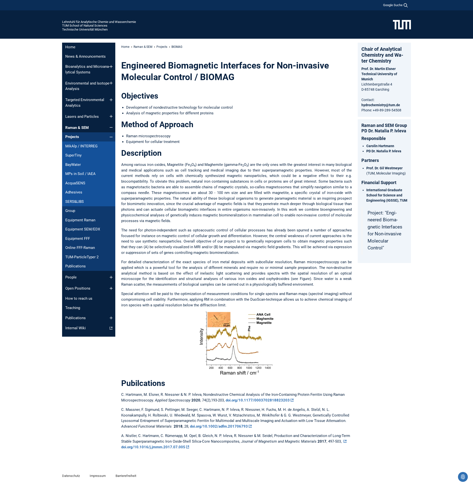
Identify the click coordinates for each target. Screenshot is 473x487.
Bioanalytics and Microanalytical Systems (87, 69)
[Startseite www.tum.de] (402, 24)
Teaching (72, 308)
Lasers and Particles (82, 116)
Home (70, 47)
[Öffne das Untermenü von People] (111, 277)
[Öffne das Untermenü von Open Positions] (111, 288)
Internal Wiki (75, 328)
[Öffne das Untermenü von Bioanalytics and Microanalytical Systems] (111, 67)
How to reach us (78, 298)
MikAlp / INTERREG (81, 146)
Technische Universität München (85, 29)
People (71, 277)
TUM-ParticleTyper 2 (82, 257)
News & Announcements (85, 56)
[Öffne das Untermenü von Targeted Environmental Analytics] (111, 100)
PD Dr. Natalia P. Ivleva (383, 151)
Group (70, 211)
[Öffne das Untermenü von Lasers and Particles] (111, 116)
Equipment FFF (77, 238)
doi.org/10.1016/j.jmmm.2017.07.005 (153, 447)
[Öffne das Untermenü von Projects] (111, 137)
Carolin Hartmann (380, 146)
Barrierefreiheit (126, 476)
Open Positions (77, 288)
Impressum (98, 476)
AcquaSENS (75, 183)
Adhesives (73, 192)
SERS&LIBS (74, 201)
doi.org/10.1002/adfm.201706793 (219, 426)
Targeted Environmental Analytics (84, 103)
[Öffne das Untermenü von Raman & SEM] (111, 127)
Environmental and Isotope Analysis (87, 86)
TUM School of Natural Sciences (84, 25)
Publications (75, 266)
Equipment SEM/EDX (82, 229)
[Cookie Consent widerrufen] (463, 477)
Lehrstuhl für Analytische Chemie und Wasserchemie (99, 22)
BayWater (73, 164)
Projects (72, 137)
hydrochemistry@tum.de (380, 105)
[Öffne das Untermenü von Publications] (111, 318)
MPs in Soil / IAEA (80, 174)
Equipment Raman (80, 220)
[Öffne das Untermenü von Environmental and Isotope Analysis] (111, 83)
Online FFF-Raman (80, 247)
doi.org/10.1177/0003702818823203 (258, 400)
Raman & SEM (77, 127)
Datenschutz (71, 476)
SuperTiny (73, 155)
